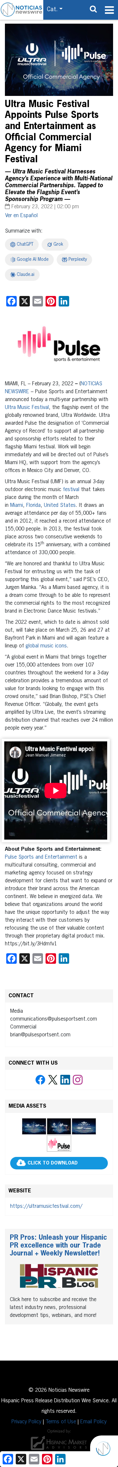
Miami (16, 505)
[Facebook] (40, 1080)
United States (60, 505)
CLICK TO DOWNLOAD (53, 1163)
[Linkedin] (65, 1080)
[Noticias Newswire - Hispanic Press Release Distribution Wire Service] (21, 9)
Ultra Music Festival (27, 407)
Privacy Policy (26, 1422)
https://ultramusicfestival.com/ (46, 1206)
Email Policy (93, 1422)
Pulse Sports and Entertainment (41, 857)
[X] (53, 1080)
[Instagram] (77, 1080)
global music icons (46, 646)
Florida (33, 505)
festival (71, 489)
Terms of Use (61, 1422)
